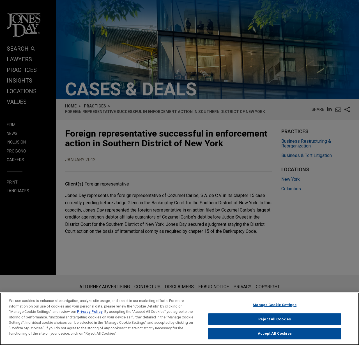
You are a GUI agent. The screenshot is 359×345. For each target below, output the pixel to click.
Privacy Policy (90, 311)
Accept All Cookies (275, 333)
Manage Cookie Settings (274, 305)
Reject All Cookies (274, 319)
